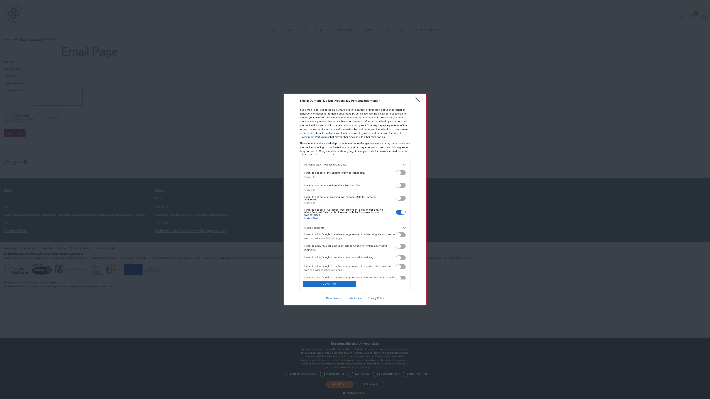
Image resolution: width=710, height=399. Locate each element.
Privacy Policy (376, 298)
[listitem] (355, 164)
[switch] (401, 172)
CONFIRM (329, 283)
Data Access (355, 298)
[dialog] (355, 199)
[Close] (418, 101)
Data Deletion (334, 298)
